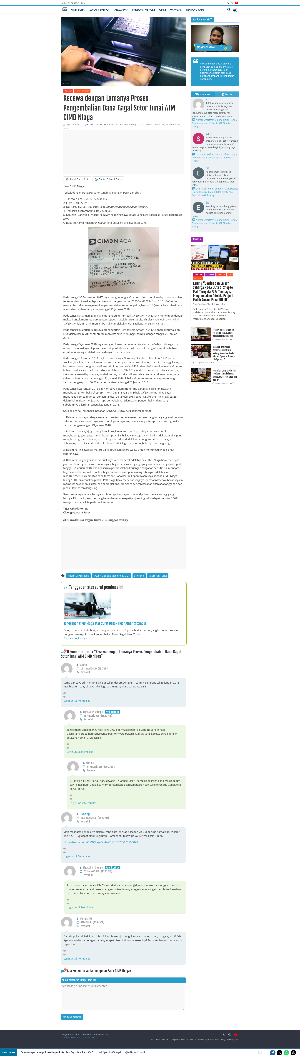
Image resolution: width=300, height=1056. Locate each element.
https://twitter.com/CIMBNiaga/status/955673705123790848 (100, 842)
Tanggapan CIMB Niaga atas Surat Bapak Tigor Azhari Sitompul (105, 623)
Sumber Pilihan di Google (110, 179)
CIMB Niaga (85, 814)
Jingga (216, 304)
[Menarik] (65, 692)
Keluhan (68, 90)
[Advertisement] (123, 152)
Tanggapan (120, 9)
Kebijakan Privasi (177, 1039)
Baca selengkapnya (75, 638)
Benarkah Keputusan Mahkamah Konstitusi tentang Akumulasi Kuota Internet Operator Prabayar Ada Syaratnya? (223, 353)
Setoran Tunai (158, 575)
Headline (210, 274)
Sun (207, 133)
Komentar (205, 94)
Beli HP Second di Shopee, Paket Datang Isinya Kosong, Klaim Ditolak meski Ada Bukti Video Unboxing (215, 192)
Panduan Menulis (143, 9)
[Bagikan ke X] (279, 1052)
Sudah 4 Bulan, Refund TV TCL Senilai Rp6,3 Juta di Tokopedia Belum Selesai (223, 332)
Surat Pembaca (99, 9)
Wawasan (176, 9)
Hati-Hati (198, 274)
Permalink (85, 672)
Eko (207, 168)
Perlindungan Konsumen (208, 1039)
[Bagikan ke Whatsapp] (286, 1052)
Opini (162, 9)
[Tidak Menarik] (65, 697)
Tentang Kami (195, 9)
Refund (169, 124)
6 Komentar (112, 124)
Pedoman (191, 1039)
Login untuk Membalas (76, 700)
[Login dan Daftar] (235, 10)
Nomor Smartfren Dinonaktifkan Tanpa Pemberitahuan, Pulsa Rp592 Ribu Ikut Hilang (214, 123)
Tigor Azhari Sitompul (92, 124)
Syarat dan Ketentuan (159, 1039)
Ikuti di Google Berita (79, 179)
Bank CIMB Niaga (130, 124)
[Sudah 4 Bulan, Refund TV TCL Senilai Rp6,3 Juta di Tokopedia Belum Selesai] (201, 328)
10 (214, 362)
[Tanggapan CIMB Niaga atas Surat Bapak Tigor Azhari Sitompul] (87, 594)
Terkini (228, 94)
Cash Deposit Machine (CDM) (151, 124)
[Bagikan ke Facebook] (272, 1052)
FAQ (223, 1039)
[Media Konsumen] (65, 9)
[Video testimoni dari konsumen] (215, 38)
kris (207, 99)
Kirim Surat (78, 9)
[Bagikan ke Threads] (293, 1052)
